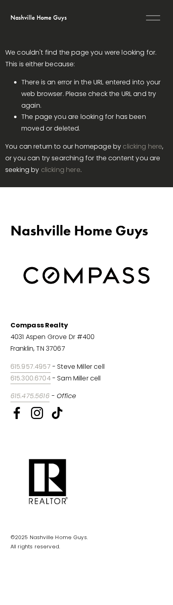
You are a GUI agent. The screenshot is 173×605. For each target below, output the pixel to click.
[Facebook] (16, 413)
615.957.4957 (30, 366)
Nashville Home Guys (38, 17)
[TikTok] (57, 413)
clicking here (142, 146)
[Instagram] (37, 413)
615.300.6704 (30, 378)
